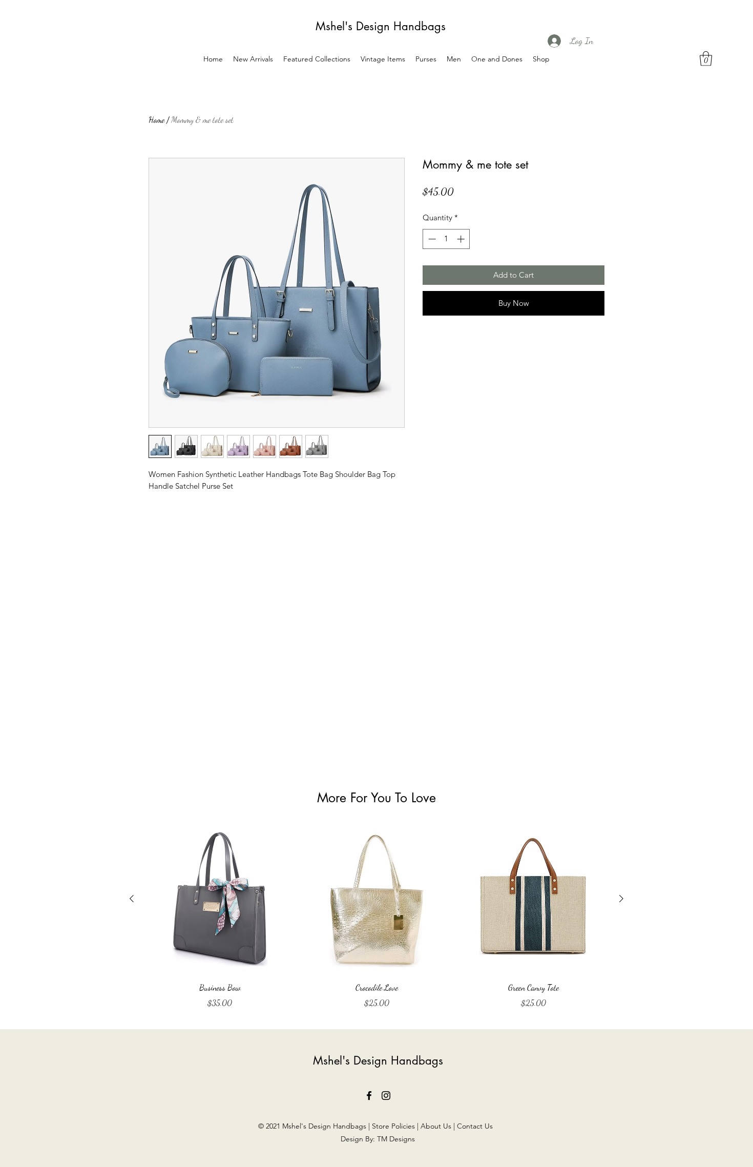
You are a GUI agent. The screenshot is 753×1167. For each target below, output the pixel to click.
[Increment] (462, 239)
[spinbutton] (446, 239)
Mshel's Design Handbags (381, 26)
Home (156, 119)
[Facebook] (369, 1095)
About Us (436, 1126)
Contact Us (476, 1126)
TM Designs (396, 1138)
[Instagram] (386, 1095)
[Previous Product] (132, 898)
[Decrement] (431, 239)
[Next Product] (621, 898)
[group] (377, 917)
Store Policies (393, 1126)
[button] (706, 58)
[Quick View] (220, 899)
